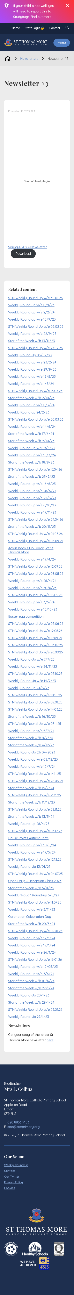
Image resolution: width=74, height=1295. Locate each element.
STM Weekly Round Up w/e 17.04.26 (35, 469)
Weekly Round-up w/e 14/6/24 (32, 427)
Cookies (9, 1188)
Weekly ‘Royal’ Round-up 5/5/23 (33, 895)
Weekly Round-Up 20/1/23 (28, 995)
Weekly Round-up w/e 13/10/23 (32, 609)
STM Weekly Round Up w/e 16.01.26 (35, 959)
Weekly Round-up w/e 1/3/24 (31, 384)
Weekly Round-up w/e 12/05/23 (33, 967)
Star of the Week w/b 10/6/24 (31, 981)
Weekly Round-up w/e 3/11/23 (31, 909)
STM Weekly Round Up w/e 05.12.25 (35, 831)
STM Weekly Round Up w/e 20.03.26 (35, 419)
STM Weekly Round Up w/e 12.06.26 (35, 631)
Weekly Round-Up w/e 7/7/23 (31, 659)
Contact (54, 28)
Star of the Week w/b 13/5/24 (31, 817)
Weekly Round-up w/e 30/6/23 (32, 588)
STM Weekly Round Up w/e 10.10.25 (35, 695)
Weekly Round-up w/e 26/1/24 (32, 952)
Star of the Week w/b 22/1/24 (31, 988)
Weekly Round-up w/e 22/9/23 (32, 334)
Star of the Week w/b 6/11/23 (31, 888)
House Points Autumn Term (28, 838)
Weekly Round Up (16, 1165)
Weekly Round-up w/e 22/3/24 (32, 498)
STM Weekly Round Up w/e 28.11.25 (34, 809)
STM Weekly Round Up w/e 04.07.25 (35, 874)
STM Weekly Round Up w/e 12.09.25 (35, 566)
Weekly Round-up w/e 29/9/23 (32, 369)
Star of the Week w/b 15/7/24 (31, 788)
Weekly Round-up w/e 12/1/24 (31, 938)
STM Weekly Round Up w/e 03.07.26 (35, 645)
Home (16, 28)
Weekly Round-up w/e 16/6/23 (32, 484)
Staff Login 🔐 (34, 28)
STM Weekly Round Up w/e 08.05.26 (35, 574)
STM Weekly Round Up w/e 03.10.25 (35, 674)
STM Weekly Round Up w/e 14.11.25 (34, 774)
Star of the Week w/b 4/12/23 (31, 745)
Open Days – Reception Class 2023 (34, 881)
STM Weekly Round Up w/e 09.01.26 (35, 931)
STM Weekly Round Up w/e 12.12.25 (34, 859)
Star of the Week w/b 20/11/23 (32, 527)
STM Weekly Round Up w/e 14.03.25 (35, 709)
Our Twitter (11, 1176)
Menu (62, 43)
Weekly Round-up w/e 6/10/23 (32, 505)
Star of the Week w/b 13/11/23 (31, 341)
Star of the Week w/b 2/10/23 (31, 398)
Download (23, 254)
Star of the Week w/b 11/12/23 (31, 802)
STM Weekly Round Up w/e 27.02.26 (35, 348)
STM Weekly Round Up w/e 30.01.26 (35, 298)
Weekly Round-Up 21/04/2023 (31, 752)
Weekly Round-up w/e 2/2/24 (31, 312)
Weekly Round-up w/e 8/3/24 (31, 405)
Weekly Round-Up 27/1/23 (28, 1017)
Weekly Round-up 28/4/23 (28, 824)
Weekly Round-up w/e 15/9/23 (32, 319)
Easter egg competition (26, 616)
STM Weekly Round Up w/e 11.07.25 (34, 902)
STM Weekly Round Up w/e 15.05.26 (35, 595)
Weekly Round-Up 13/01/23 (29, 867)
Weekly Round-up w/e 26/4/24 (32, 581)
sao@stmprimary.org (23, 1127)
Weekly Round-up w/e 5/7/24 (31, 731)
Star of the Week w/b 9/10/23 (31, 441)
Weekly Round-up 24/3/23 (28, 688)
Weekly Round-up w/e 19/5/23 (32, 376)
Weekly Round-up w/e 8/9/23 (31, 305)
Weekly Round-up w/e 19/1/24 (31, 945)
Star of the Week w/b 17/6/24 (31, 434)
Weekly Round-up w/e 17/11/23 (32, 512)
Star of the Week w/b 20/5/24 (31, 924)
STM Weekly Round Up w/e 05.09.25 (35, 541)
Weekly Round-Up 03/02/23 (30, 355)
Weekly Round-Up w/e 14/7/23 (32, 681)
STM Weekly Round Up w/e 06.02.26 (35, 326)
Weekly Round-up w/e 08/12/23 (33, 759)
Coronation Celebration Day (29, 917)
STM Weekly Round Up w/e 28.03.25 (35, 781)
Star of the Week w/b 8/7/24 (30, 738)
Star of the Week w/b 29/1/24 (31, 1002)
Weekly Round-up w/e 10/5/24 (32, 845)
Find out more (40, 17)
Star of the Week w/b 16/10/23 (32, 716)
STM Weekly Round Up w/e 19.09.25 (35, 638)
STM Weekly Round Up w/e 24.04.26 (35, 519)
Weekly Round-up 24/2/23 (28, 412)
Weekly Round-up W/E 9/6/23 (31, 448)
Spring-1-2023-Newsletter (27, 247)
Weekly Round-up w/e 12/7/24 (32, 767)
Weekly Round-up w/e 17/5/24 (32, 852)
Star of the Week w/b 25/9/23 (31, 477)
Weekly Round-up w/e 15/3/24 (32, 455)
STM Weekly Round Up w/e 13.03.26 (35, 391)
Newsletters (29, 59)
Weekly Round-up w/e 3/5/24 (31, 602)
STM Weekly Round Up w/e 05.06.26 (35, 624)
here (50, 1040)
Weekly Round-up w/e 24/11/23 (32, 666)
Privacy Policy (13, 1182)
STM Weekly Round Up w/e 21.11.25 (34, 795)
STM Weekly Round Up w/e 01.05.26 (35, 534)
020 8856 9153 (18, 1122)
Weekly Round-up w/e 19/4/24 (32, 559)
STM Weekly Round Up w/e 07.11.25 (34, 724)
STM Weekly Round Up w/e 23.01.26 (35, 1009)
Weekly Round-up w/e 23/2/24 (32, 362)
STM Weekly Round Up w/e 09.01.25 (35, 702)
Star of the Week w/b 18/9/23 (31, 462)
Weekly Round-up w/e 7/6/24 (31, 974)
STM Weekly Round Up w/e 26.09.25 (35, 652)
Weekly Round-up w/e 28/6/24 (32, 491)
